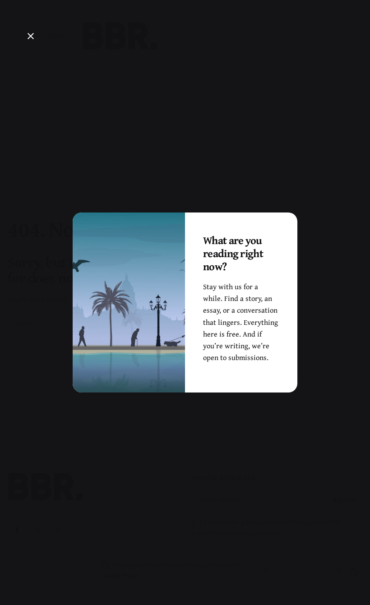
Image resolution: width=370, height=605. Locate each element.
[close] (30, 36)
